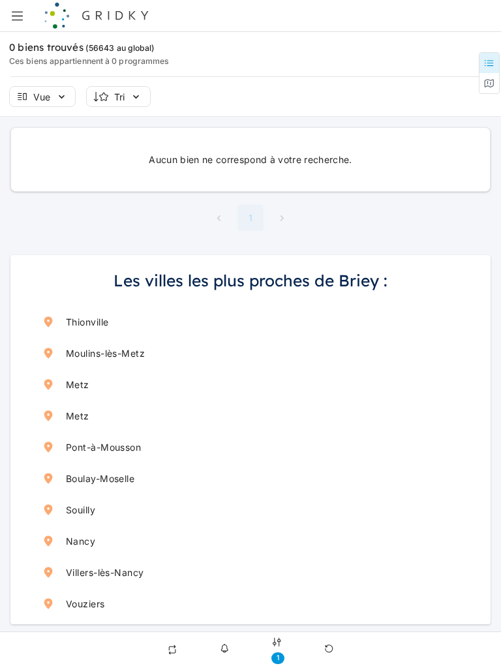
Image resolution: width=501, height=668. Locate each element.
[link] (250, 321)
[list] (250, 462)
